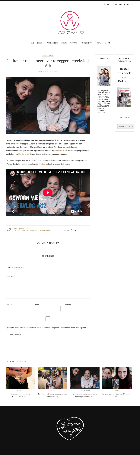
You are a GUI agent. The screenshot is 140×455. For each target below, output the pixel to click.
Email (37, 305)
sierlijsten (25, 230)
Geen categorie (48, 55)
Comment (9, 276)
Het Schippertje (25, 154)
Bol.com (124, 81)
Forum (99, 43)
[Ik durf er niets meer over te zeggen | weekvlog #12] (48, 108)
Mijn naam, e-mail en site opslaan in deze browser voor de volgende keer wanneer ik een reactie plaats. (46, 328)
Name (9, 305)
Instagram (43, 164)
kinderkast (16, 230)
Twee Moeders (52, 43)
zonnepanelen (45, 230)
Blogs (39, 43)
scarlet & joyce (18, 229)
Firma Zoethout (60, 150)
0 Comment (54, 71)
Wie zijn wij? (87, 43)
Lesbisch (20, 390)
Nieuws (64, 43)
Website (68, 305)
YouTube (73, 43)
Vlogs (52, 390)
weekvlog (34, 230)
